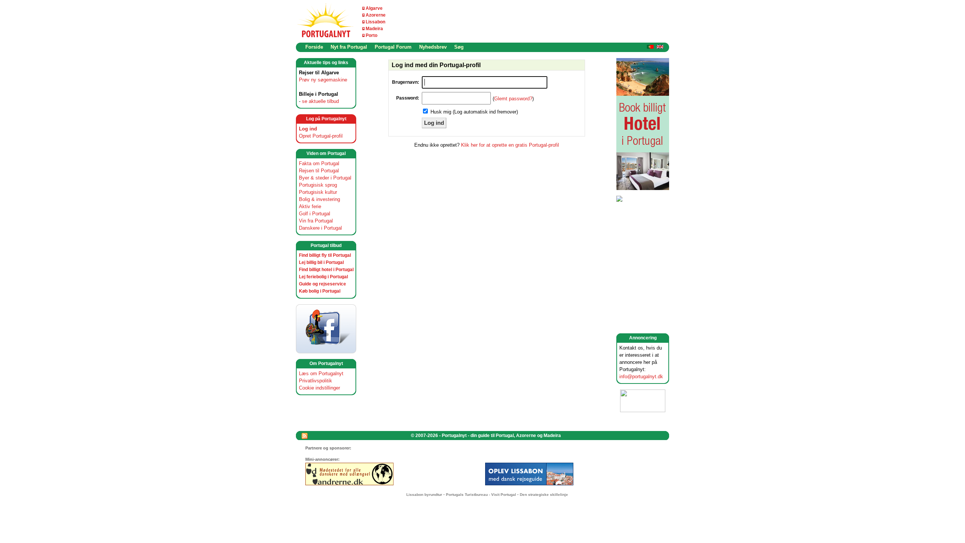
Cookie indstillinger (319, 388)
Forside (314, 47)
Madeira (374, 28)
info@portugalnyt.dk (641, 376)
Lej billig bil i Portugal (321, 262)
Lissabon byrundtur (424, 494)
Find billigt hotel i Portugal (326, 269)
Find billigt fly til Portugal (325, 255)
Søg (459, 47)
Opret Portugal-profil (321, 136)
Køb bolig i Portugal (319, 291)
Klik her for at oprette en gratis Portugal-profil (510, 145)
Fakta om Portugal (319, 163)
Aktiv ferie (310, 206)
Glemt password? (513, 98)
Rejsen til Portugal (319, 170)
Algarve (374, 8)
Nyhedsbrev (433, 47)
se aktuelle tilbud (320, 101)
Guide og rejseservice (322, 284)
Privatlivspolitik (315, 380)
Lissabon (375, 22)
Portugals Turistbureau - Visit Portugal (481, 494)
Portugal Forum (393, 47)
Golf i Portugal (314, 213)
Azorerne (376, 15)
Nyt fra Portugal (349, 47)
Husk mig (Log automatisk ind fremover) (474, 112)
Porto (371, 35)
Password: (407, 98)
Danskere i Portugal (320, 228)
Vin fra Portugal (316, 221)
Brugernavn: (405, 82)
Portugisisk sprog (318, 185)
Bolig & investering (319, 199)
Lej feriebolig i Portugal (323, 276)
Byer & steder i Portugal (325, 178)
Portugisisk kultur (318, 192)
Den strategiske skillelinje (544, 494)
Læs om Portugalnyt (321, 373)
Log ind (308, 129)
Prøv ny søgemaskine (323, 80)
